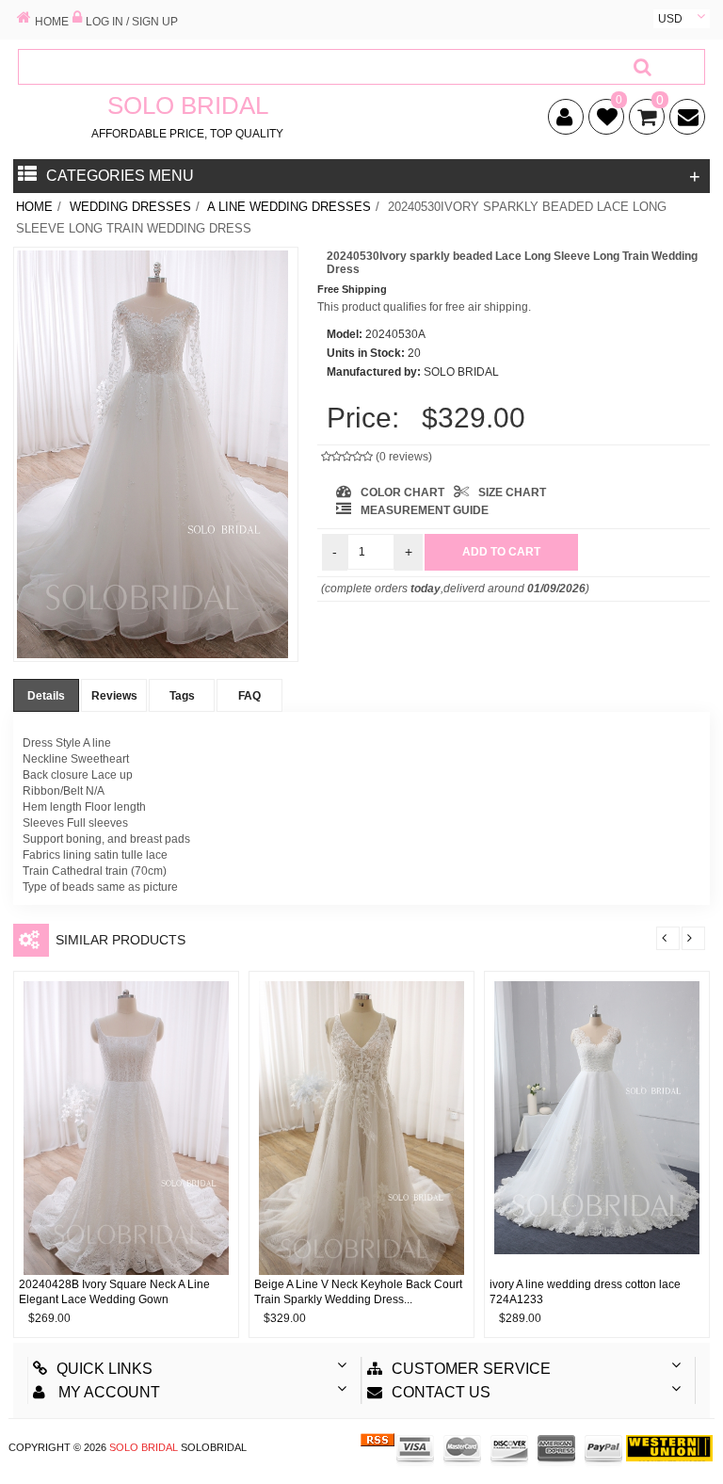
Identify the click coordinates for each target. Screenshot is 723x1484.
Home (34, 207)
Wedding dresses (130, 207)
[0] (603, 120)
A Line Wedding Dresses (289, 207)
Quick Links (104, 1369)
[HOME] (24, 18)
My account (107, 1392)
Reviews (114, 695)
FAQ (249, 695)
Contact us (441, 1392)
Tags (182, 695)
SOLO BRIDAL (143, 1447)
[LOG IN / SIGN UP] (77, 18)
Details (46, 695)
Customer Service (471, 1369)
